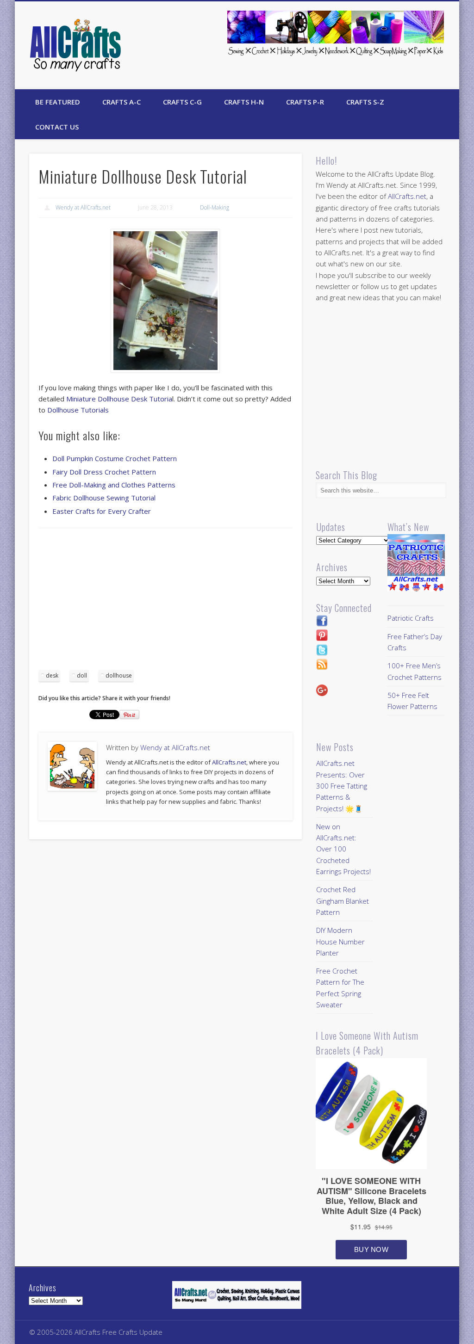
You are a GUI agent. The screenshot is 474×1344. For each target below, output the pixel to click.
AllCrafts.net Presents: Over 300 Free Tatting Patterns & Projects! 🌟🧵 (341, 785)
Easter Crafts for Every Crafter (101, 511)
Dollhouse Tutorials (78, 409)
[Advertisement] (165, 602)
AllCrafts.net (229, 762)
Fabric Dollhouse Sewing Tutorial (104, 497)
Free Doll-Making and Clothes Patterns (113, 484)
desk (52, 675)
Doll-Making (214, 207)
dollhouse (119, 675)
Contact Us (57, 126)
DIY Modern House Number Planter (340, 941)
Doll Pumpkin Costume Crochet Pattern (114, 458)
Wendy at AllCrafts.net (83, 207)
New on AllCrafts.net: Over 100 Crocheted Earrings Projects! (343, 849)
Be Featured (57, 101)
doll (82, 675)
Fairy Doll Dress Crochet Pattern (104, 471)
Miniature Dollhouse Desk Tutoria (119, 398)
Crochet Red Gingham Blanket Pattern (342, 901)
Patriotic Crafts (410, 618)
